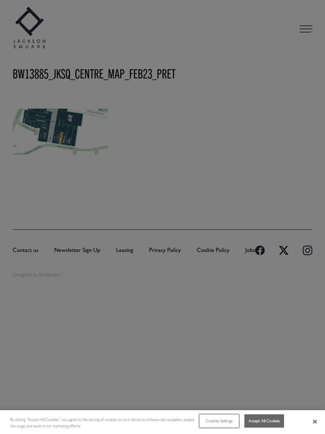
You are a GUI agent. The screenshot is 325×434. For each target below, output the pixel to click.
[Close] (315, 422)
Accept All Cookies (264, 420)
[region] (162, 422)
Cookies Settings (219, 420)
